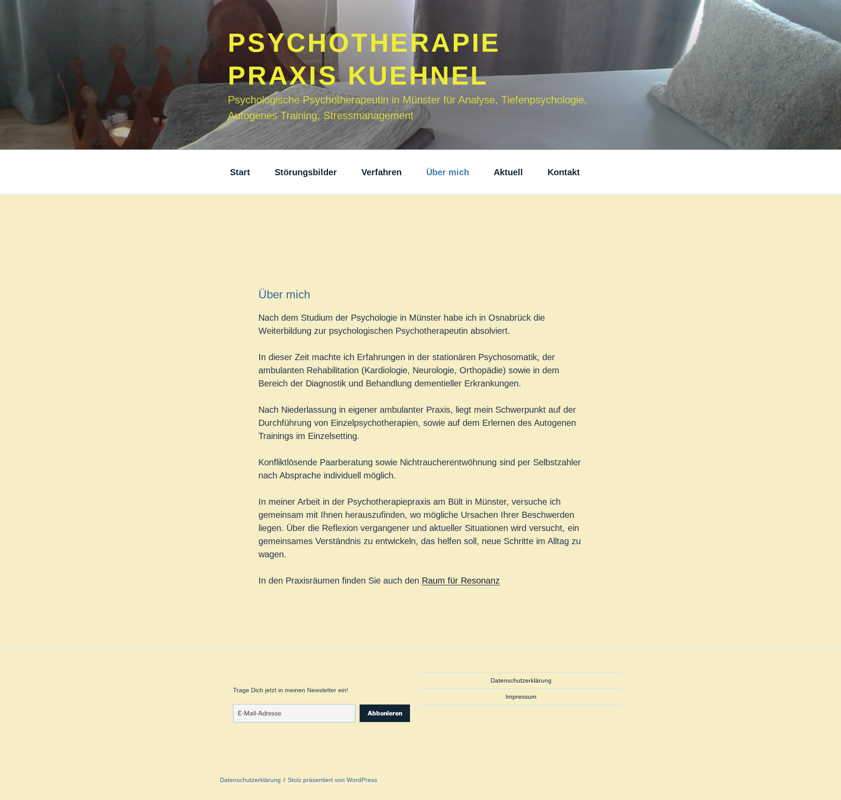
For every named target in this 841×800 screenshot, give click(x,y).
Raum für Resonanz (461, 580)
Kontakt (564, 172)
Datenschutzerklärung (521, 680)
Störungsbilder (306, 172)
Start (240, 172)
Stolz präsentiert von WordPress (332, 779)
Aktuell (508, 172)
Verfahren (381, 172)
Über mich (447, 172)
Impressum (521, 696)
